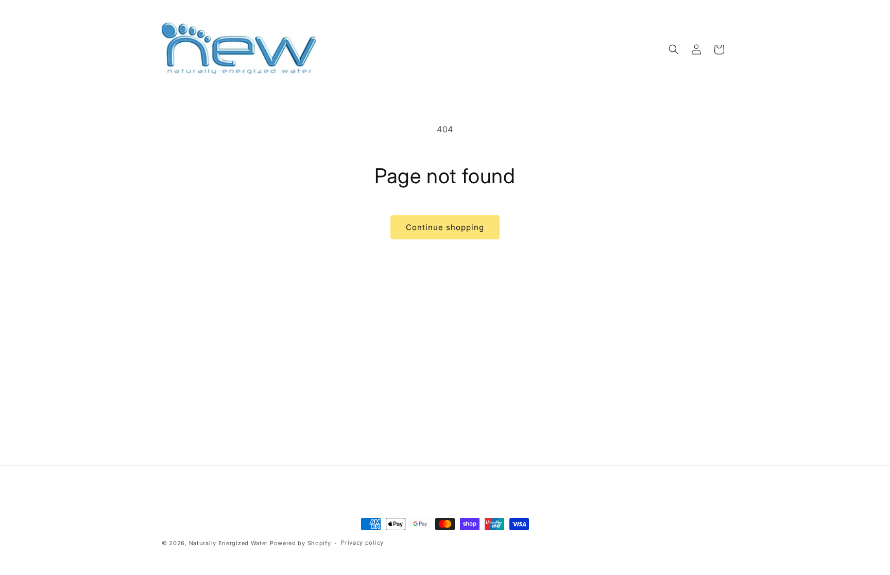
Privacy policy (362, 542)
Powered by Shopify (300, 543)
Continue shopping (445, 227)
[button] (673, 49)
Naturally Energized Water (228, 543)
